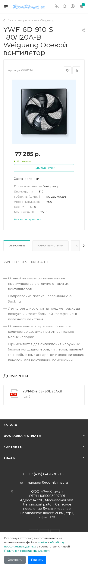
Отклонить (15, 559)
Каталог (11, 424)
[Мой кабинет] (73, 7)
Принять (37, 559)
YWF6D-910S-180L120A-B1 (42, 391)
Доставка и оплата (22, 435)
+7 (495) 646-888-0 (45, 474)
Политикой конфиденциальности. (27, 550)
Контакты (12, 446)
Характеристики (50, 245)
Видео (9, 457)
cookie (42, 542)
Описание (17, 245)
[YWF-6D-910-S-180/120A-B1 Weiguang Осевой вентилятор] (44, 111)
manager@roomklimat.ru (47, 482)
